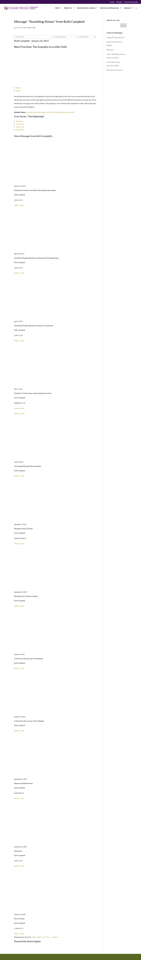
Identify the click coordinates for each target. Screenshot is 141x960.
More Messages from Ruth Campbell (47, 112)
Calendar (119, 2)
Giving (112, 2)
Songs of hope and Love (115, 37)
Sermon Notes (19, 408)
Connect (127, 8)
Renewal (110, 50)
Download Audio (68, 112)
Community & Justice (86, 8)
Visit (57, 8)
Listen (18, 91)
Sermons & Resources (109, 8)
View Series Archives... (115, 70)
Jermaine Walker (21, 28)
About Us (68, 8)
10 (47, 937)
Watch (18, 88)
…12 (52, 937)
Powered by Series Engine (27, 941)
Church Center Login (131, 2)
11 (49, 937)
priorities (29, 112)
